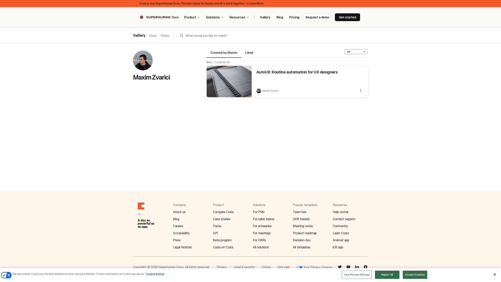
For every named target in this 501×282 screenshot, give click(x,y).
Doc (209, 62)
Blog (280, 17)
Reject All (387, 274)
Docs (153, 35)
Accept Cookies (415, 274)
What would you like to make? (206, 35)
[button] (356, 51)
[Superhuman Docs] (159, 17)
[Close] (494, 274)
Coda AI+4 (222, 62)
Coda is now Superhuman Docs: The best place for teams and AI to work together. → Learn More (201, 3)
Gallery (265, 17)
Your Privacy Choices (317, 267)
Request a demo (317, 17)
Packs (165, 35)
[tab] (223, 54)
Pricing (294, 17)
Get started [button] (347, 17)
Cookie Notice (155, 273)
